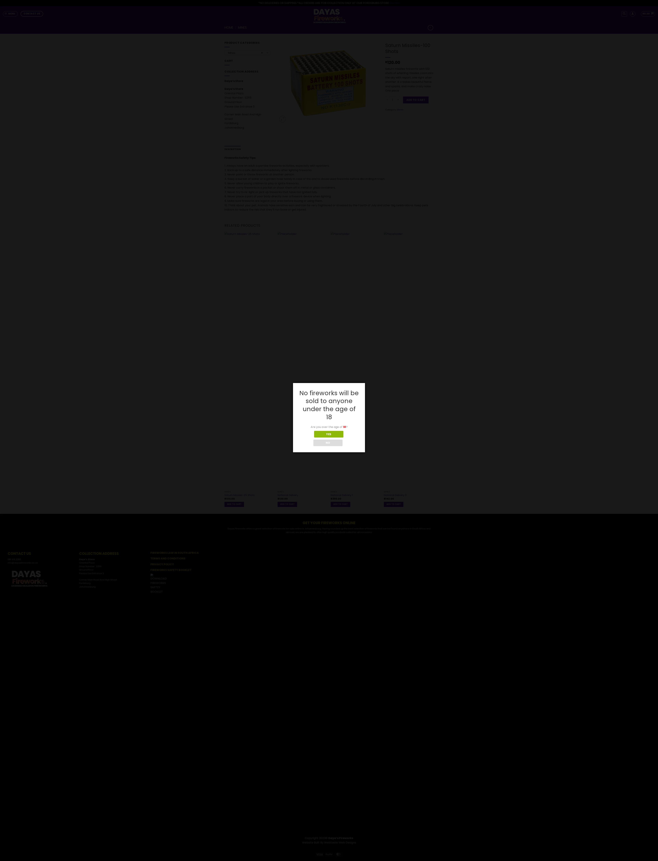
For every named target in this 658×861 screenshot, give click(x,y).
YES (328, 434)
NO (328, 443)
